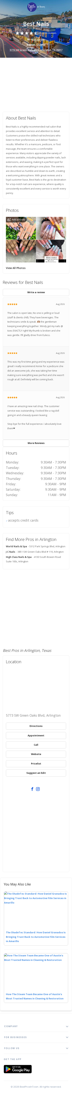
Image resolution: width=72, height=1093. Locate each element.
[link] (36, 7)
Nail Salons (38, 39)
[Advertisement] (36, 83)
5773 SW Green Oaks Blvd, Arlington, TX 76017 (36, 50)
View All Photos (15, 268)
